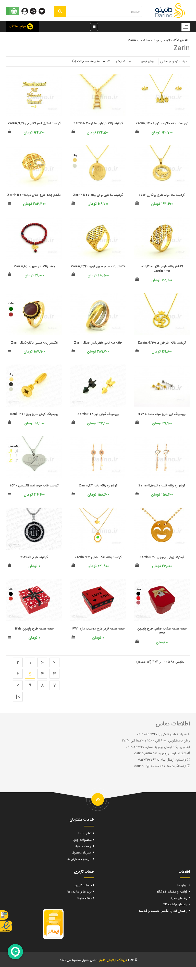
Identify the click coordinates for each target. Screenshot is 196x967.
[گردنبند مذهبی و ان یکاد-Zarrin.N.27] (98, 166)
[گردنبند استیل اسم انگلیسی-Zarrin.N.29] (34, 95)
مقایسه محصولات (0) (86, 61)
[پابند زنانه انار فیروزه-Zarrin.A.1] (34, 238)
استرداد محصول (82, 852)
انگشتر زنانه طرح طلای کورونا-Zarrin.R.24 (98, 266)
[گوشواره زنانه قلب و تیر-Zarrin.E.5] (162, 457)
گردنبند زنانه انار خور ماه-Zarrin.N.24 (162, 342)
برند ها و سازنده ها (79, 891)
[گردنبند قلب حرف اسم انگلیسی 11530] (34, 457)
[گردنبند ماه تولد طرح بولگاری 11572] (162, 166)
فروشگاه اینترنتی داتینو (113, 960)
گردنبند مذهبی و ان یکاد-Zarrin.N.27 (98, 195)
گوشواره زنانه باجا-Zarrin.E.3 (98, 485)
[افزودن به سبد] (137, 131)
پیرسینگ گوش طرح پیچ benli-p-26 (34, 414)
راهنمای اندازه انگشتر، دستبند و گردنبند (163, 910)
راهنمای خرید (178, 898)
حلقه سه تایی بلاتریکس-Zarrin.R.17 (98, 342)
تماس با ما (85, 833)
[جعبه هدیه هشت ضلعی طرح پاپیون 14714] (162, 600)
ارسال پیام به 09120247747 (156, 759)
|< (55, 663)
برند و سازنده (149, 40)
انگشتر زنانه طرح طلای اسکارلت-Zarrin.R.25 (162, 269)
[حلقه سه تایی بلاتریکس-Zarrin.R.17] (98, 314)
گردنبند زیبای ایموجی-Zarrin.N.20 (161, 557)
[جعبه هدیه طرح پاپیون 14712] (34, 600)
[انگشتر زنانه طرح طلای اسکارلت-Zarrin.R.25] (162, 238)
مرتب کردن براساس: (173, 61)
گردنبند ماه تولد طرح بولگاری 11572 (162, 195)
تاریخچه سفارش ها (79, 859)
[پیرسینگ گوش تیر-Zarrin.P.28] (98, 386)
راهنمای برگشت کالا (175, 904)
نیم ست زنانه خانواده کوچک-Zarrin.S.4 (162, 123)
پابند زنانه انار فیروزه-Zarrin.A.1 (34, 266)
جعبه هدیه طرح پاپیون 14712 (34, 628)
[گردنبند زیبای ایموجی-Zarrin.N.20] (162, 529)
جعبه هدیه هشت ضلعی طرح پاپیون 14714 (162, 631)
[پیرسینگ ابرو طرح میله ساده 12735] (162, 386)
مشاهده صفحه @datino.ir (152, 766)
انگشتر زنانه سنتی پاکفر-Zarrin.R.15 (34, 342)
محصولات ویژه (82, 839)
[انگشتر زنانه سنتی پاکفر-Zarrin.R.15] (34, 314)
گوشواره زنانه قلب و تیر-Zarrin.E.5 (161, 485)
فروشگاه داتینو (174, 40)
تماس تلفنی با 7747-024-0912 (157, 734)
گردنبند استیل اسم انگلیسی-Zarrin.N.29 (34, 123)
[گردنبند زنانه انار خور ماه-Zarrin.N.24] (162, 314)
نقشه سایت (84, 898)
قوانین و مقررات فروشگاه (172, 891)
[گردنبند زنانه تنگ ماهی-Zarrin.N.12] (98, 529)
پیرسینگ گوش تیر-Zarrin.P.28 (98, 414)
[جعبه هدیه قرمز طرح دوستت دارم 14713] (98, 600)
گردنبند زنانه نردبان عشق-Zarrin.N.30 (98, 123)
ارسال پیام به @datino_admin (155, 753)
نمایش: (120, 61)
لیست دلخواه (83, 846)
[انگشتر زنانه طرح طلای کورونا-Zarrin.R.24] (98, 238)
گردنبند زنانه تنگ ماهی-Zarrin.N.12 (98, 557)
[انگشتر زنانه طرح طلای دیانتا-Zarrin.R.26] (34, 166)
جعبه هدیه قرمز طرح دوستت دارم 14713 (98, 628)
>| (18, 697)
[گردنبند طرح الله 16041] (34, 529)
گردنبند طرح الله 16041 (34, 557)
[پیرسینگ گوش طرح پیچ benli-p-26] (34, 386)
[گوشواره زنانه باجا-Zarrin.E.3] (98, 457)
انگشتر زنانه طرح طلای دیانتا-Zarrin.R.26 (34, 195)
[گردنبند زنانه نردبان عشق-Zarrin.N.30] (98, 95)
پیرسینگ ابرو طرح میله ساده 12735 (162, 414)
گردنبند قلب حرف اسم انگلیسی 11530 (34, 485)
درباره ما (182, 885)
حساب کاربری (83, 885)
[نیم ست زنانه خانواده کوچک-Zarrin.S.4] (162, 95)
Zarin (132, 40)
